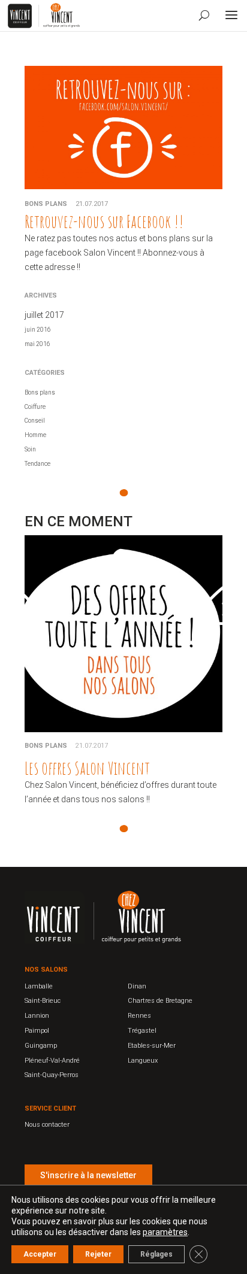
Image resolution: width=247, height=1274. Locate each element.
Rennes (139, 1016)
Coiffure (35, 407)
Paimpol (37, 1031)
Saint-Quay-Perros (52, 1075)
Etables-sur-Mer (152, 1045)
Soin (30, 449)
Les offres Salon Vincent (87, 768)
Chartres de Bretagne (160, 1001)
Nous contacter (47, 1125)
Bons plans (46, 204)
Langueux (143, 1060)
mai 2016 (37, 344)
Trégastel (142, 1031)
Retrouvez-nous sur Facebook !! (104, 221)
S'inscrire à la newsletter (88, 1175)
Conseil (35, 420)
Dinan (137, 986)
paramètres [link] (165, 1232)
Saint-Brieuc (43, 1001)
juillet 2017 (44, 315)
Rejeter (98, 1254)
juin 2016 (38, 329)
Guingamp (41, 1045)
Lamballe (39, 986)
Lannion (37, 1016)
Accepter (39, 1254)
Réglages (156, 1254)
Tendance (37, 463)
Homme (35, 435)
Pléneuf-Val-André (52, 1060)
